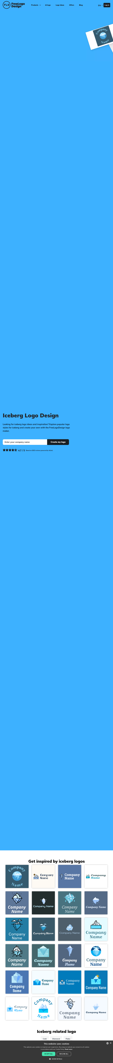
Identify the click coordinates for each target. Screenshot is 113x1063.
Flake (68, 1039)
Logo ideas (60, 5)
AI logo (48, 5)
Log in (107, 5)
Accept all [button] (48, 1054)
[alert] (56, 1052)
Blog (81, 5)
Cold (45, 1039)
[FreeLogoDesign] (13, 5)
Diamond (56, 1039)
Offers (71, 5)
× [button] (110, 1043)
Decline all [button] (63, 1054)
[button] (56, 1059)
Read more (68, 1049)
